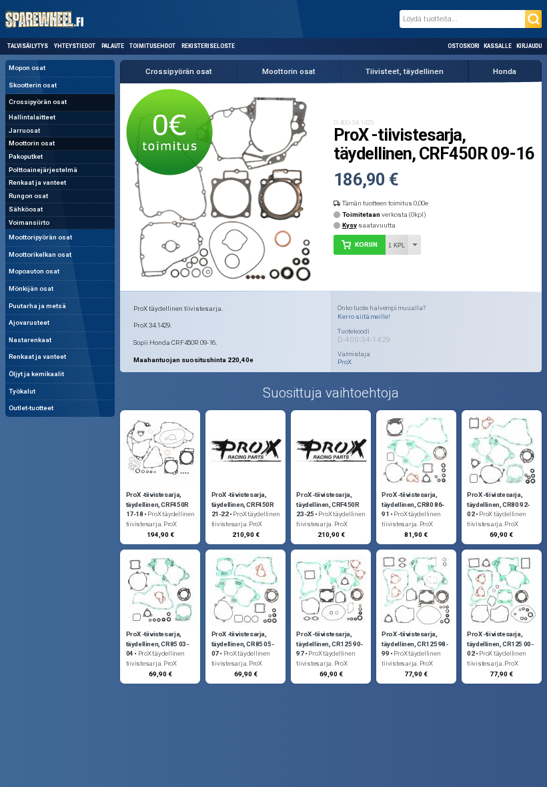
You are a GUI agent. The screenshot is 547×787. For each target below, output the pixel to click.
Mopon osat (27, 67)
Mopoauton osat (34, 271)
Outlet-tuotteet (31, 408)
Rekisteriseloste (207, 46)
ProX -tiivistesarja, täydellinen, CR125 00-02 (500, 644)
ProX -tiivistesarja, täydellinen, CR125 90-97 (329, 644)
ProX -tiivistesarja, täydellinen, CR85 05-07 (242, 644)
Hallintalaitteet (32, 117)
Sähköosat (26, 209)
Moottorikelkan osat (40, 254)
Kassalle (498, 46)
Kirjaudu (529, 46)
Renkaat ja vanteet (37, 182)
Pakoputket (26, 156)
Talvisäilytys (27, 46)
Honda (504, 71)
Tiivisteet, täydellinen (405, 71)
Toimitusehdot (152, 46)
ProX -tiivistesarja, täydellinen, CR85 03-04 (157, 644)
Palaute (112, 46)
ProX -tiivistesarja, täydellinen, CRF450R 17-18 (157, 504)
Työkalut (22, 391)
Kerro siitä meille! (364, 316)
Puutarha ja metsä (37, 305)
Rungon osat (28, 195)
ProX (345, 362)
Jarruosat (24, 130)
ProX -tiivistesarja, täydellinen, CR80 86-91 (413, 504)
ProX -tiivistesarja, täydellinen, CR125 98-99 (415, 644)
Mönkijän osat (31, 288)
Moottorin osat (32, 143)
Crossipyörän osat (38, 101)
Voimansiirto (29, 222)
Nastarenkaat (30, 339)
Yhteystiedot (74, 46)
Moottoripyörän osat (40, 237)
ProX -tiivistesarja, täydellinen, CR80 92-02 (498, 504)
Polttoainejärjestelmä (43, 169)
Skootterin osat (33, 85)
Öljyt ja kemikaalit (36, 373)
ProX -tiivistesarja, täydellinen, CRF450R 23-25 (327, 504)
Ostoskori (464, 46)
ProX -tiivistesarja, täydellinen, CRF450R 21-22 (242, 504)
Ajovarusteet (29, 322)
